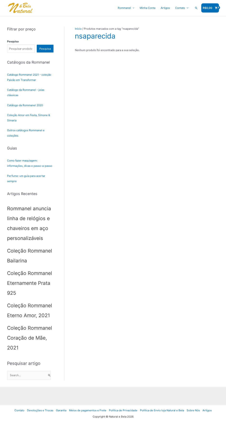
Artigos (165, 8)
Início (78, 28)
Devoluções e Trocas (40, 410)
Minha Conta (147, 8)
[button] (196, 8)
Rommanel (124, 8)
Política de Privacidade (123, 410)
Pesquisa (45, 48)
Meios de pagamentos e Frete (87, 410)
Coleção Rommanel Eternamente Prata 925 (29, 283)
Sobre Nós (193, 410)
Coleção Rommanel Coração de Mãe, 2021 (29, 338)
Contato (180, 8)
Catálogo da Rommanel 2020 (25, 105)
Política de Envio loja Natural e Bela (162, 410)
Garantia (61, 410)
